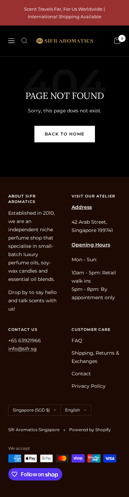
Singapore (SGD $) (31, 410)
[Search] (24, 41)
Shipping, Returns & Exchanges (95, 357)
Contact (81, 374)
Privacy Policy (89, 386)
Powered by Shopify (90, 429)
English (72, 410)
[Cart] (117, 41)
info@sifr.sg (22, 349)
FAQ (77, 340)
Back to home (65, 133)
